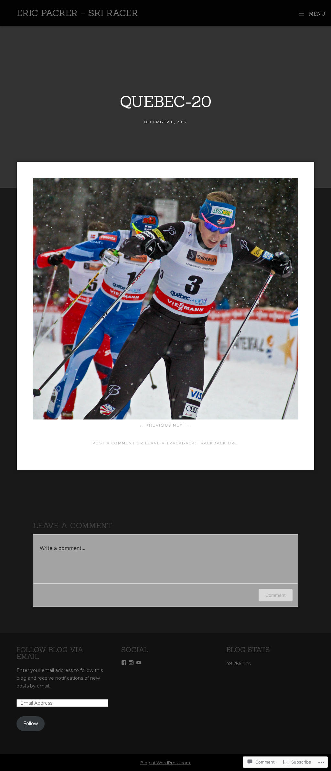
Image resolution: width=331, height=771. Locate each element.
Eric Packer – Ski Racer (77, 13)
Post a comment (113, 443)
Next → (182, 425)
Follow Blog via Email (49, 653)
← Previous (155, 425)
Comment (275, 595)
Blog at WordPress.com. (165, 762)
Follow (30, 723)
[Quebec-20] (165, 418)
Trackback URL (217, 443)
